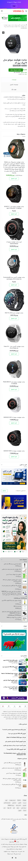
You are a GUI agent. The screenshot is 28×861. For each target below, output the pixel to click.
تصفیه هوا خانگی (7, 803)
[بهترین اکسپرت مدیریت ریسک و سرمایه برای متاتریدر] (23, 689)
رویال (10, 842)
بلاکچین (19, 803)
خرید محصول (14, 178)
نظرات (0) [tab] (14, 90)
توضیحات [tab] (14, 80)
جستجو (4, 490)
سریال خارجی (23, 808)
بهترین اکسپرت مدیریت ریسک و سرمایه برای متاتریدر (10, 687)
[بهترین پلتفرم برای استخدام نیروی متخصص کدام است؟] (23, 662)
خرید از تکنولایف (7, 851)
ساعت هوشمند (24, 26)
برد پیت (24, 803)
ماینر (4, 808)
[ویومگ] (18, 11)
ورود (14, 6)
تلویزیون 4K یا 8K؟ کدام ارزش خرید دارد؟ (9, 667)
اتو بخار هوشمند (12, 800)
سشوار (18, 808)
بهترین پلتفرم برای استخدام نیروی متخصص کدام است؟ (10, 661)
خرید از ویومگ (14, 851)
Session (19, 800)
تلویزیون (24, 805)
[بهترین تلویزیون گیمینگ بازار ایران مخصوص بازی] (23, 682)
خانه (23, 851)
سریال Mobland (11, 805)
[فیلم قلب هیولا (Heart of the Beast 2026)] (23, 675)
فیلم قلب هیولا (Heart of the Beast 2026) (9, 674)
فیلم (14, 808)
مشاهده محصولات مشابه (15, 70)
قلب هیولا (9, 808)
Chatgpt (24, 800)
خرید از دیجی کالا (17, 854)
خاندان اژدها (18, 805)
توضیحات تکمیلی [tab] (14, 85)
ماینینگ (24, 810)
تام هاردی (14, 803)
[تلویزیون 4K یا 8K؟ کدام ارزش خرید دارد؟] (23, 669)
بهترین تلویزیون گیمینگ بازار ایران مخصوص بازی (10, 681)
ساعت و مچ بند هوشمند (9, 25)
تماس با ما (20, 851)
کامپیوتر (19, 810)
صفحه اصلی (23, 25)
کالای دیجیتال (17, 25)
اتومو (6, 800)
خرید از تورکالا (10, 854)
